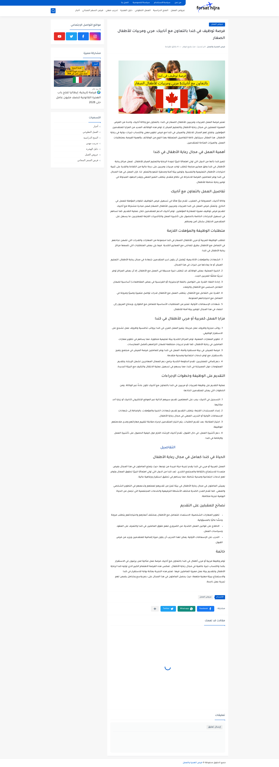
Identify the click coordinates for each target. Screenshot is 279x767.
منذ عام (95, 89)
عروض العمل (178, 10)
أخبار (77, 10)
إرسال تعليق (214, 727)
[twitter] (71, 36)
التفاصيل (167, 448)
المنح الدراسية (160, 10)
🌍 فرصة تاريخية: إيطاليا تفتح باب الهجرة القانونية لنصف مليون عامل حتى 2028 (78, 97)
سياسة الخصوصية (141, 3)
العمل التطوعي (143, 10)
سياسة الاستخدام (162, 3)
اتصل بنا (125, 3)
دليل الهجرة (126, 10)
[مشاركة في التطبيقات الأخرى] (155, 609)
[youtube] (59, 36)
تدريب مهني (112, 10)
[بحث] (53, 10)
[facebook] (83, 36)
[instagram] (95, 36)
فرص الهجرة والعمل (192, 763)
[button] (205, 609)
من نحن (178, 3)
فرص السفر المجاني (92, 10)
